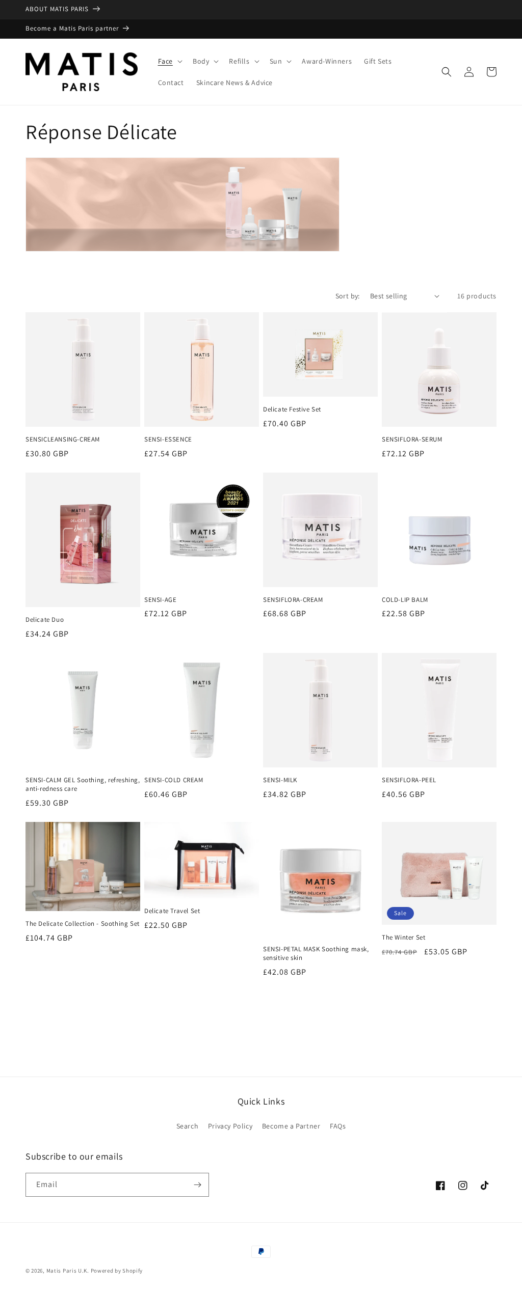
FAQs (338, 1126)
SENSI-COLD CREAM (173, 780)
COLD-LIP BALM (405, 600)
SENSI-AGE (160, 600)
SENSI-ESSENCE (168, 439)
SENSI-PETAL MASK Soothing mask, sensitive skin (316, 953)
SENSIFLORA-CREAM (293, 600)
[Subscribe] (197, 1185)
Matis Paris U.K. (68, 1270)
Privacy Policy (230, 1126)
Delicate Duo (44, 620)
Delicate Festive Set (292, 409)
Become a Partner (291, 1126)
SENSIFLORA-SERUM (412, 439)
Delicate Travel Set (172, 911)
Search (187, 1126)
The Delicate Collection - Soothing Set (82, 924)
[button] (169, 61)
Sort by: (347, 295)
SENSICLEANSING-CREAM (62, 439)
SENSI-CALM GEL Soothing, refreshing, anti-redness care (82, 784)
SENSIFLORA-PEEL (409, 780)
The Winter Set (403, 937)
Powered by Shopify (117, 1270)
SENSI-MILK (280, 780)
